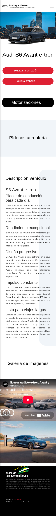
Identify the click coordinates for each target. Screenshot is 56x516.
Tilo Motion (17, 499)
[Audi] (28, 442)
